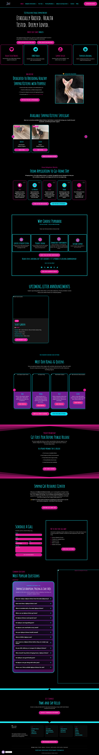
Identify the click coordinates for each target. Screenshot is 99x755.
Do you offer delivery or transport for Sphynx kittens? (31, 648)
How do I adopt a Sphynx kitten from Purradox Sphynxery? (32, 598)
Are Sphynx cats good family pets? (25, 657)
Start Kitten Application (40, 203)
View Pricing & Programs (58, 203)
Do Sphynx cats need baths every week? (27, 627)
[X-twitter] (44, 267)
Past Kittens (63, 730)
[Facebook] (41, 267)
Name (16, 533)
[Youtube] (48, 267)
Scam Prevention (78, 735)
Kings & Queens (64, 728)
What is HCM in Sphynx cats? (24, 637)
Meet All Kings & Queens (40, 413)
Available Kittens (35, 728)
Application (33, 731)
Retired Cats (63, 731)
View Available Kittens (59, 413)
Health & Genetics (50, 731)
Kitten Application (90, 3)
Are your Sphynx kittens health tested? (27, 632)
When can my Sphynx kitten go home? (26, 613)
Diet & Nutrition (49, 730)
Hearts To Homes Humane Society (35, 94)
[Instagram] (54, 267)
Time (30, 541)
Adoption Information (30, 3)
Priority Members (49, 3)
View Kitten (22, 149)
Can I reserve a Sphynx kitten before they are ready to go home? (32, 642)
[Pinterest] (51, 267)
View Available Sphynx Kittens (49, 741)
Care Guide (48, 728)
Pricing (32, 730)
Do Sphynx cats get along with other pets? (28, 662)
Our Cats (40, 3)
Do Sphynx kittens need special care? (26, 618)
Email (16, 537)
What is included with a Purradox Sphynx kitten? (29, 608)
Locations (77, 733)
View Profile (22, 404)
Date (16, 541)
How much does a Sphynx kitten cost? (26, 603)
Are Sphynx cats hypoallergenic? (25, 622)
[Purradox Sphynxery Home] (10, 4)
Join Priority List (21, 339)
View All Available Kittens (49, 156)
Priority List (33, 733)
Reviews (77, 731)
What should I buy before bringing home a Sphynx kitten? (32, 653)
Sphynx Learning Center (62, 3)
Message (17, 545)
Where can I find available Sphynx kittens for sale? (30, 667)
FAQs (77, 3)
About (22, 3)
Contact (72, 3)
